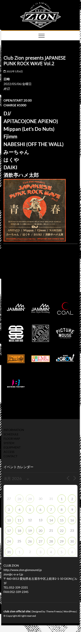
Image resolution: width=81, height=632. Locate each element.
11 (19, 520)
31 (9, 552)
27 (40, 541)
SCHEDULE (11, 434)
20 (40, 531)
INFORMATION (14, 430)
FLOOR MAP (12, 438)
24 (9, 541)
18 (19, 531)
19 (30, 531)
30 (72, 541)
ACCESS (9, 452)
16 (72, 520)
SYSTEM (9, 443)
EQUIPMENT (12, 447)
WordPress (70, 611)
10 (9, 520)
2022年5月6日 (14, 71)
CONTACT (10, 456)
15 (62, 520)
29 (30, 499)
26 (30, 541)
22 (62, 531)
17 (9, 531)
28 (19, 499)
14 (51, 520)
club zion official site (17, 611)
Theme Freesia (54, 611)
